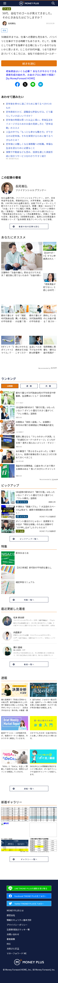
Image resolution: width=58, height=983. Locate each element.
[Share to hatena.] (40, 84)
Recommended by (44, 368)
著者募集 (11, 939)
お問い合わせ (13, 934)
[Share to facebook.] (17, 84)
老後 (4, 30)
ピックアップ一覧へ (29, 539)
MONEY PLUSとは (15, 910)
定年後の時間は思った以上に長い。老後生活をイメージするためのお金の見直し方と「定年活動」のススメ (29, 123)
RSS (9, 943)
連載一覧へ (29, 788)
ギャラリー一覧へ (29, 859)
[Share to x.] (25, 84)
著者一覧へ (29, 664)
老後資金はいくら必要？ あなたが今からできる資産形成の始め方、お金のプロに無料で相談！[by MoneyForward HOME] (31, 74)
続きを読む (29, 63)
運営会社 (11, 915)
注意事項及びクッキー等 (18, 929)
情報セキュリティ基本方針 (19, 919)
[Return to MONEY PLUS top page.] (29, 3)
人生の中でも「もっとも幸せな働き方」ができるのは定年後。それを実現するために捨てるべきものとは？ (29, 135)
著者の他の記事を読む (29, 226)
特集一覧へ (29, 600)
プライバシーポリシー (17, 924)
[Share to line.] (32, 84)
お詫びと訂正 (13, 948)
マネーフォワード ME (17, 953)
